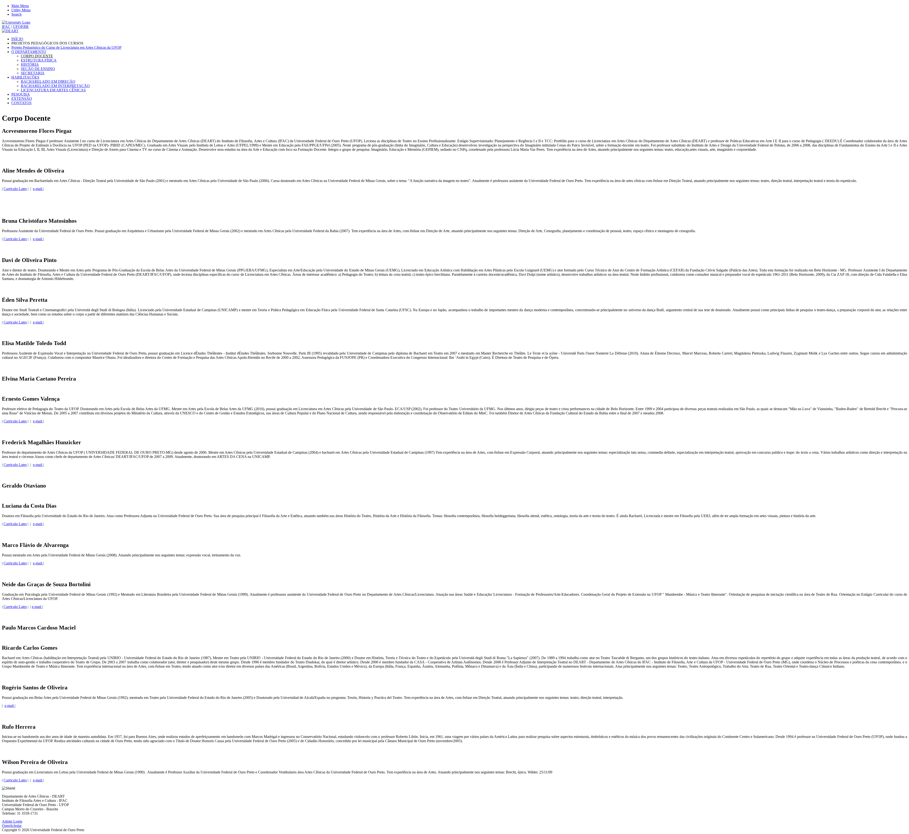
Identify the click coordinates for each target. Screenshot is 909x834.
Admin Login (12, 821)
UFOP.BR (21, 27)
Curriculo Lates (15, 189)
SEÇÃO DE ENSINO (38, 69)
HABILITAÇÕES (25, 77)
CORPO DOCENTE (37, 56)
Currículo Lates (15, 524)
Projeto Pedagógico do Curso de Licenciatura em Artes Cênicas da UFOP (66, 47)
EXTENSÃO (21, 99)
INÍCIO (17, 39)
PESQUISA (20, 94)
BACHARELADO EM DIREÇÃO (48, 82)
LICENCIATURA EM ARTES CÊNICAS (53, 90)
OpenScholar (12, 826)
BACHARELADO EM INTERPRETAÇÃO (55, 86)
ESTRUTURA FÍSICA (39, 60)
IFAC (6, 27)
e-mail (38, 189)
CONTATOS (21, 103)
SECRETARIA (33, 73)
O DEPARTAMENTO (28, 52)
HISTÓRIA (30, 64)
